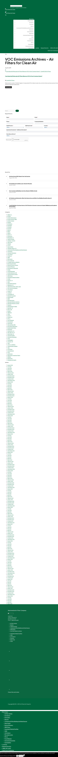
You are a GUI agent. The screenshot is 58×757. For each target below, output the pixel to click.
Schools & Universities (30, 46)
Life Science (31, 38)
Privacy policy (21, 755)
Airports (32, 26)
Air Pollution (31, 22)
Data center (31, 29)
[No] (24, 755)
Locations (37, 47)
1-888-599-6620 (15, 620)
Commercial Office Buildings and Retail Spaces (25, 27)
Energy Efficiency (30, 31)
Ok (17, 755)
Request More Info (44, 47)
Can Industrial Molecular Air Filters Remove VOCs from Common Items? (23, 76)
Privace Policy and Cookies (13, 692)
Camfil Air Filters (10, 80)
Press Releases (31, 44)
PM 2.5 (32, 42)
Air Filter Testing (31, 20)
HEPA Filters (31, 33)
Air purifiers (32, 24)
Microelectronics (30, 40)
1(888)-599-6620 (6, 748)
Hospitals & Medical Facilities (28, 35)
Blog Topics (31, 18)
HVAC (32, 37)
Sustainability (31, 47)
